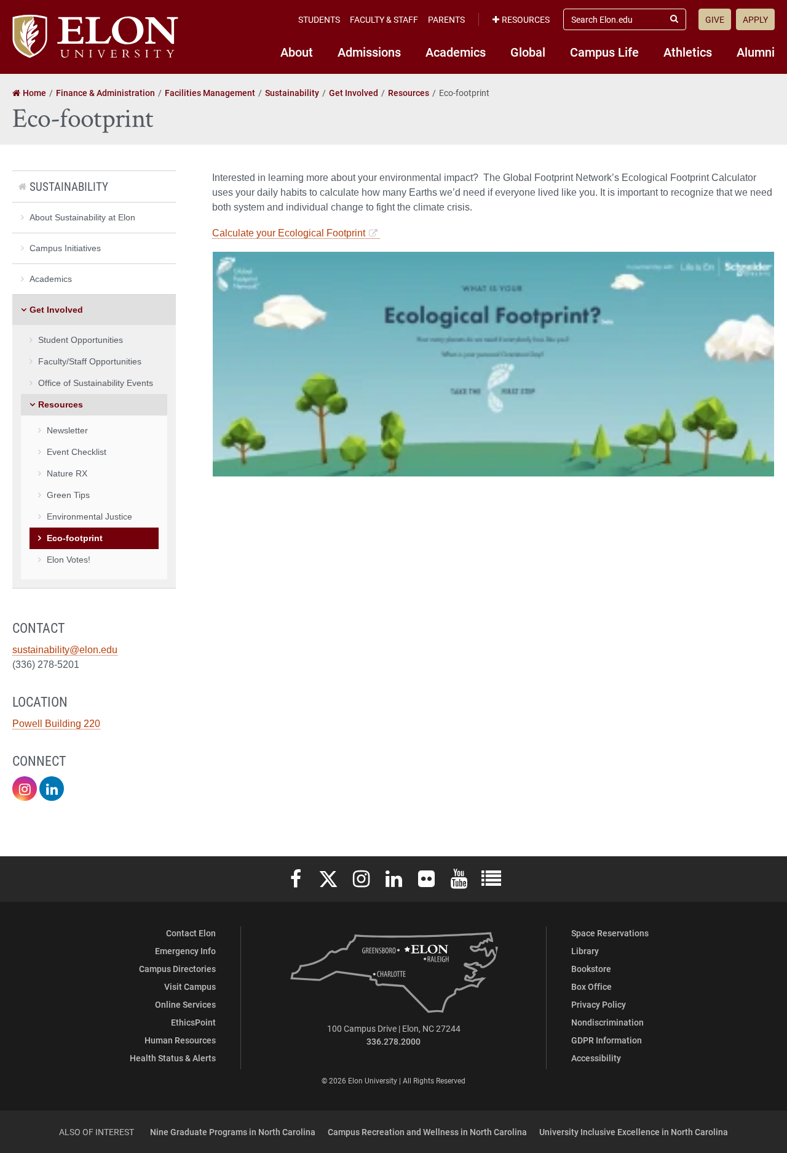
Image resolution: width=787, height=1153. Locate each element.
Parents (446, 19)
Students (319, 19)
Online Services (185, 1004)
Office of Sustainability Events (95, 383)
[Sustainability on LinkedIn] (51, 788)
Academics (455, 52)
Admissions (369, 52)
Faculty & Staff (384, 19)
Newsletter (67, 430)
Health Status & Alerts (173, 1058)
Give (714, 19)
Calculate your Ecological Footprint (288, 233)
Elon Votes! (68, 559)
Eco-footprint (75, 538)
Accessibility (596, 1058)
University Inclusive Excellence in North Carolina (633, 1132)
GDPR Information (606, 1040)
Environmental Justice (89, 516)
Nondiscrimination (607, 1022)
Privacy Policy (598, 1004)
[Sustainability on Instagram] (24, 788)
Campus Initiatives (65, 248)
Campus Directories (177, 968)
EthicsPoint (193, 1022)
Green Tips (68, 495)
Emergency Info (185, 951)
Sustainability (69, 186)
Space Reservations (610, 933)
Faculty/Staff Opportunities (89, 361)
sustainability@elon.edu (64, 650)
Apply (755, 19)
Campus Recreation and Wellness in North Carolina (427, 1132)
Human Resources (180, 1040)
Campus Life (604, 52)
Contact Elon (191, 933)
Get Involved (56, 310)
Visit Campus (190, 986)
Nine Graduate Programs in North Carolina (232, 1132)
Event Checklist (76, 452)
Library (585, 951)
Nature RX (67, 473)
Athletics (687, 52)
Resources (526, 19)
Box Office (591, 986)
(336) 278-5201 (45, 664)
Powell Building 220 (56, 723)
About (296, 52)
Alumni (756, 52)
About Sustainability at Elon (82, 217)
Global (527, 52)
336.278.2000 (393, 1041)
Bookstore (591, 968)
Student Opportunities (80, 340)
